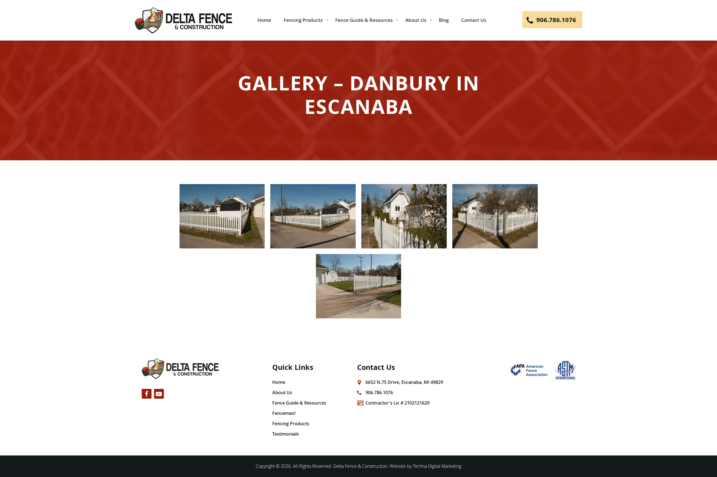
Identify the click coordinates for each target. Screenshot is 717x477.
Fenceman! (283, 413)
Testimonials (285, 434)
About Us (282, 392)
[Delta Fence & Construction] (183, 20)
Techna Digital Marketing (437, 466)
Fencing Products (290, 423)
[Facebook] (147, 394)
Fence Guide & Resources (299, 403)
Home (278, 382)
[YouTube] (159, 394)
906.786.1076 (379, 392)
